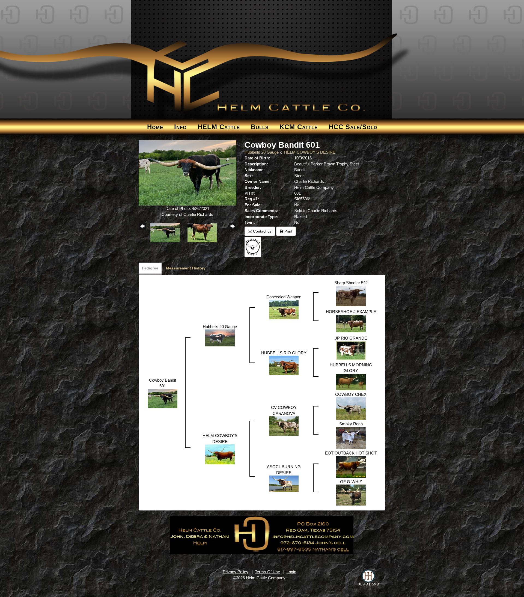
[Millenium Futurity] (254, 247)
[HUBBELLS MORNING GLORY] (351, 381)
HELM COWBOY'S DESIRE (309, 152)
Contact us (262, 231)
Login (291, 571)
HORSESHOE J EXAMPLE (351, 311)
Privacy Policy (235, 571)
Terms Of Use (267, 571)
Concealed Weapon (283, 297)
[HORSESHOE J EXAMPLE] (351, 323)
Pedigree (150, 268)
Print (287, 231)
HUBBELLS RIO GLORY (283, 353)
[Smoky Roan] (351, 437)
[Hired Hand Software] (368, 578)
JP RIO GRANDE (351, 338)
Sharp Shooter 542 (351, 282)
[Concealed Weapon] (284, 309)
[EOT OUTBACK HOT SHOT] (351, 466)
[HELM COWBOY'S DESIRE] (220, 454)
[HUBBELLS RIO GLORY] (284, 365)
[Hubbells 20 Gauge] (220, 337)
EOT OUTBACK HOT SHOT (351, 453)
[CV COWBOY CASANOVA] (284, 425)
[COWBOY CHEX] (351, 408)
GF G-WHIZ (351, 481)
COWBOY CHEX (351, 394)
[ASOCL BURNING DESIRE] (284, 483)
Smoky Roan (351, 423)
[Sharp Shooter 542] (351, 295)
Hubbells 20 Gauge (262, 152)
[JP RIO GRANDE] (351, 350)
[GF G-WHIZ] (351, 494)
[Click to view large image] (188, 172)
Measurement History (186, 268)
